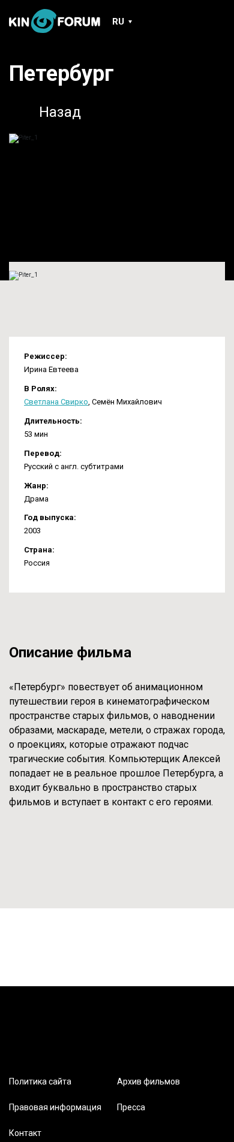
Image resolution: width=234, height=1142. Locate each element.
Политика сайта (40, 1081)
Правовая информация (55, 1107)
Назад (60, 112)
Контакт (25, 1133)
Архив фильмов (148, 1081)
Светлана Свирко (56, 401)
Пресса (131, 1107)
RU (118, 21)
